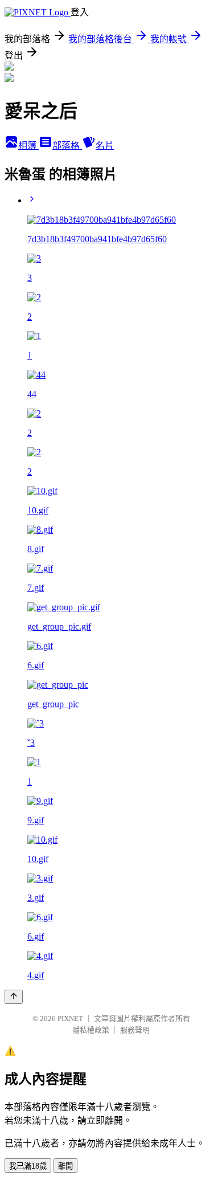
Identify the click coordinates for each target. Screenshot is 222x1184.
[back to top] (14, 997)
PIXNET (70, 1018)
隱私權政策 (90, 1030)
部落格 (67, 145)
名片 (105, 145)
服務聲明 (135, 1030)
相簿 (28, 145)
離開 (65, 1166)
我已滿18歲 (28, 1166)
